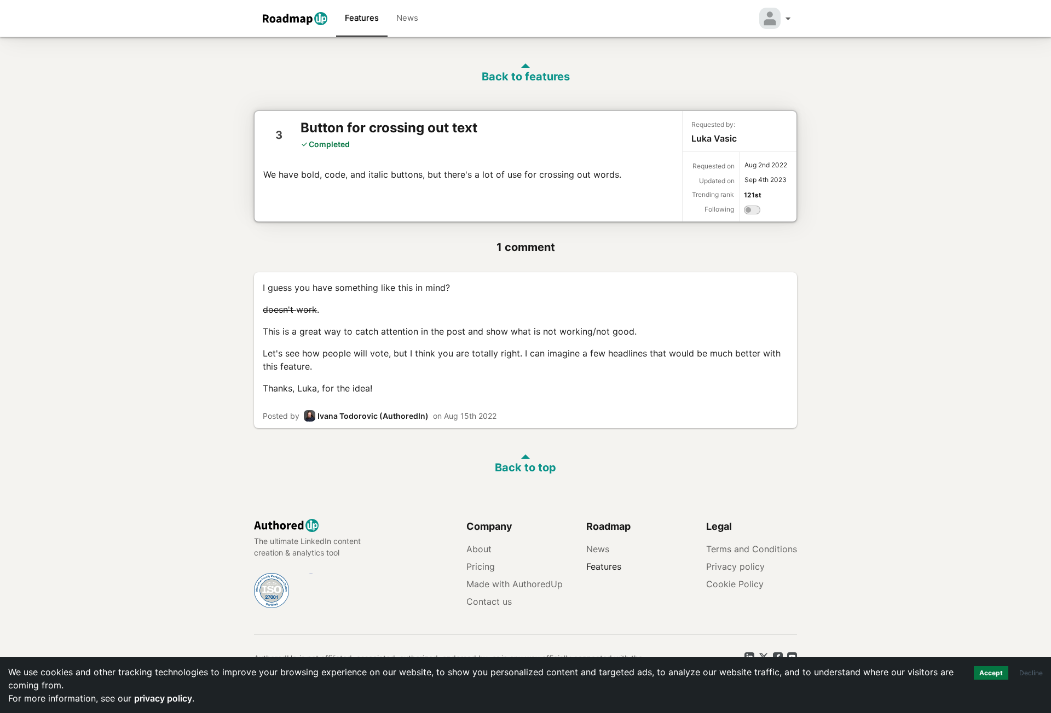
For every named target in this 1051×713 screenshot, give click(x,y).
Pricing (480, 566)
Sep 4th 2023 (765, 180)
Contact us (489, 601)
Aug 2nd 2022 (765, 165)
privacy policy (163, 698)
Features (362, 18)
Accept (991, 673)
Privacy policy (735, 566)
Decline (1031, 673)
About (479, 548)
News (407, 18)
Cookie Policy (735, 583)
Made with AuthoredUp (514, 583)
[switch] (752, 211)
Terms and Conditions (751, 548)
